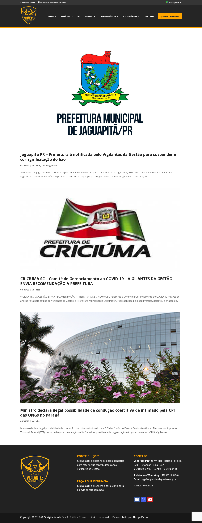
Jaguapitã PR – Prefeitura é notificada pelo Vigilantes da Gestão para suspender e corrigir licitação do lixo (98, 157)
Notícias (65, 16)
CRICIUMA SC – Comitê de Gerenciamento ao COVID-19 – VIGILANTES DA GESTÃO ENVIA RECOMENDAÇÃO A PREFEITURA (96, 281)
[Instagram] (143, 499)
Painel (137, 485)
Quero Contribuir (170, 16)
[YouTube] (150, 499)
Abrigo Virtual (140, 517)
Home (51, 16)
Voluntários (129, 16)
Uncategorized (49, 165)
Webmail (148, 485)
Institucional (85, 16)
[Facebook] (137, 499)
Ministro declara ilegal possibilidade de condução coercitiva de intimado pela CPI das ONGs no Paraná (97, 413)
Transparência (107, 16)
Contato (149, 16)
